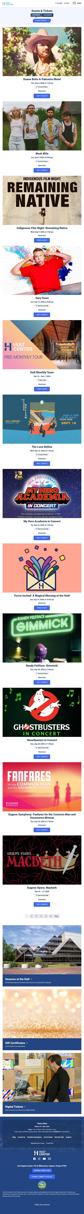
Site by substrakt (44, 1204)
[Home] (8, 3)
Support (68, 1137)
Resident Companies (34, 1137)
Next (56, 916)
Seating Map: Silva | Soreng (37, 1143)
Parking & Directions (42, 1170)
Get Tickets (43, 96)
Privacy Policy (49, 1143)
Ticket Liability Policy (42, 1177)
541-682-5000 (44, 1126)
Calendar (47, 15)
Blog (14, 1137)
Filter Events (41, 20)
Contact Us (21, 1137)
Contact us (56, 1131)
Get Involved (48, 1137)
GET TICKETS (43, 830)
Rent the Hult (59, 1137)
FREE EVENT (43, 240)
